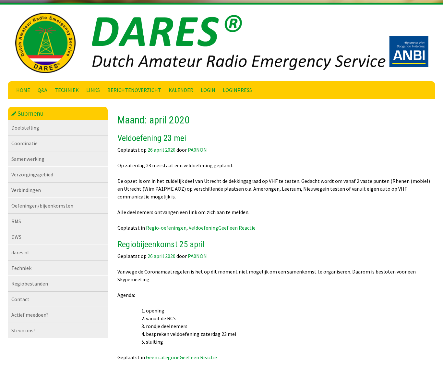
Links (93, 90)
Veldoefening (203, 227)
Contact (20, 299)
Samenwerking (27, 159)
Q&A (42, 90)
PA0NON (197, 149)
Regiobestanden (29, 283)
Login (208, 90)
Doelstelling (25, 127)
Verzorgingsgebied (32, 174)
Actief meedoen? (30, 315)
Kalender (181, 90)
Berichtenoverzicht (134, 90)
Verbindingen (26, 190)
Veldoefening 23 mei (151, 138)
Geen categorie (163, 357)
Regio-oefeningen (166, 227)
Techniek (67, 90)
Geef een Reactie (237, 227)
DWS (16, 237)
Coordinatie (24, 143)
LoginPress (237, 90)
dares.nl (20, 252)
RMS (16, 221)
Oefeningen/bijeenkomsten (42, 205)
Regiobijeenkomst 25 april (161, 244)
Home (23, 90)
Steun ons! (23, 330)
